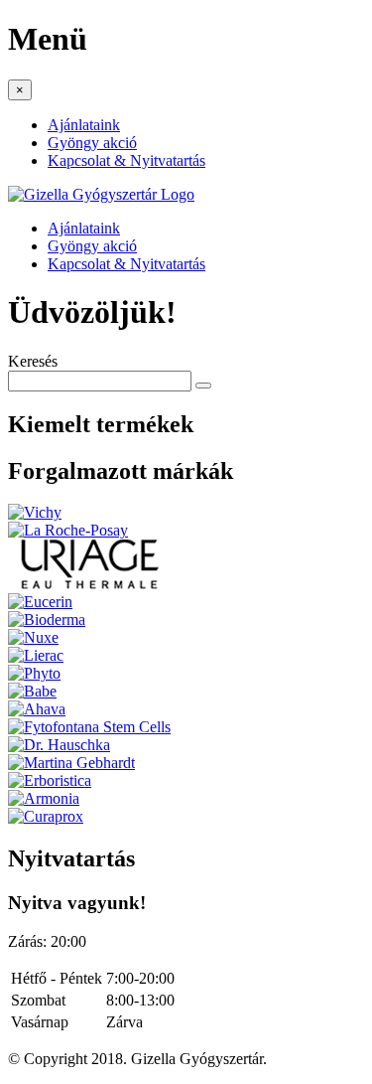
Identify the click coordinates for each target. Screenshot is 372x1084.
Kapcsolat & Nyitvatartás (126, 160)
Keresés (33, 361)
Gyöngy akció (92, 142)
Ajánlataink (84, 124)
